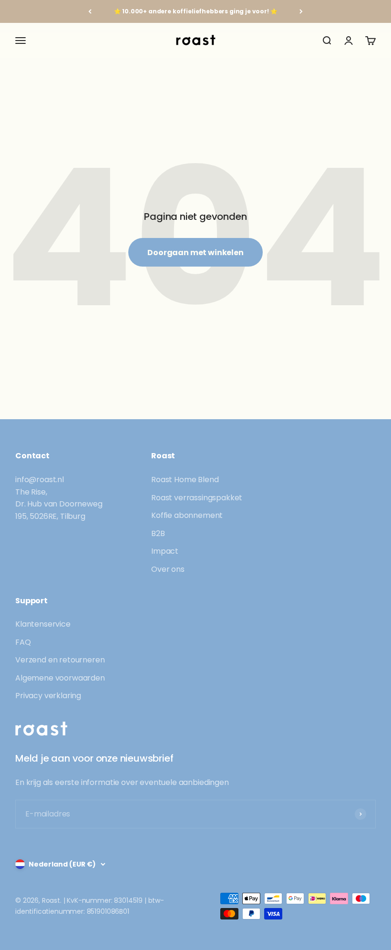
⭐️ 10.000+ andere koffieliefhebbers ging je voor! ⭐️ (196, 11)
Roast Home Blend (184, 479)
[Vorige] (90, 11)
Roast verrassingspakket (196, 497)
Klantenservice (43, 624)
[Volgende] (301, 11)
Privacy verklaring (48, 695)
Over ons (168, 569)
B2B (158, 533)
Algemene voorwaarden (60, 677)
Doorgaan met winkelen (195, 252)
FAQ (23, 642)
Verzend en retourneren (59, 659)
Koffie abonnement (187, 515)
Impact (164, 551)
